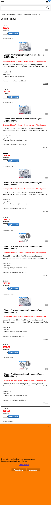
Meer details (24, 465)
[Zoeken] (47, 8)
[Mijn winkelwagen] (47, 2)
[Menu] (2, 2)
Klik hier (45, 84)
